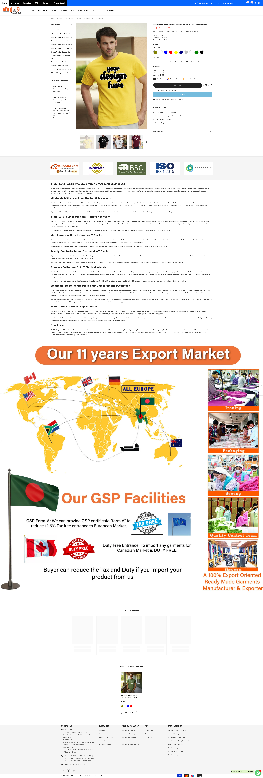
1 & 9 (161, 35)
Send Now (56, 91)
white (125, 706)
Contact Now (57, 118)
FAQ (36, 3)
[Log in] (242, 3)
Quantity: (156, 67)
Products (60, 18)
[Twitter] (74, 771)
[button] (76, 141)
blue (128, 706)
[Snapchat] (68, 771)
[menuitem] (61, 30)
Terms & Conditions (170, 90)
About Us (15, 3)
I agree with (160, 90)
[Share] (210, 85)
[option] (111, 76)
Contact (46, 3)
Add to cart (177, 85)
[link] (64, 168)
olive (122, 706)
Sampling (27, 3)
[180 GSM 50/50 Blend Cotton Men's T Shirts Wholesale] (131, 682)
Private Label (59, 3)
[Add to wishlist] (206, 85)
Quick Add (129, 712)
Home (4, 3)
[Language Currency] (259, 3)
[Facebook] (63, 771)
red (131, 706)
